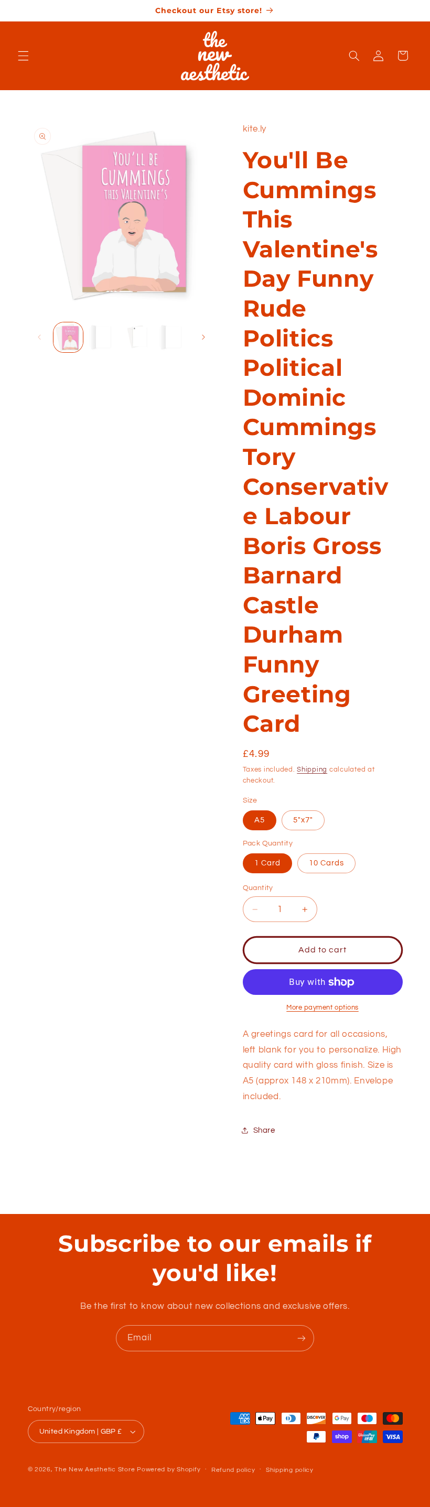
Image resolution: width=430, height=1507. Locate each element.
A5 (259, 820)
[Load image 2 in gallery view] (103, 337)
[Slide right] (203, 337)
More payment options (322, 1007)
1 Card (267, 863)
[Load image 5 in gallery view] (173, 337)
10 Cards (326, 863)
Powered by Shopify (168, 1469)
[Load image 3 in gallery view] (138, 337)
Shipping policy (290, 1470)
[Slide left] (39, 337)
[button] (23, 56)
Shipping (312, 769)
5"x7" (303, 820)
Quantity (258, 888)
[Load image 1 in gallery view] (68, 337)
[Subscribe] (301, 1338)
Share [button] (264, 1130)
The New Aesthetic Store (95, 1469)
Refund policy (233, 1470)
